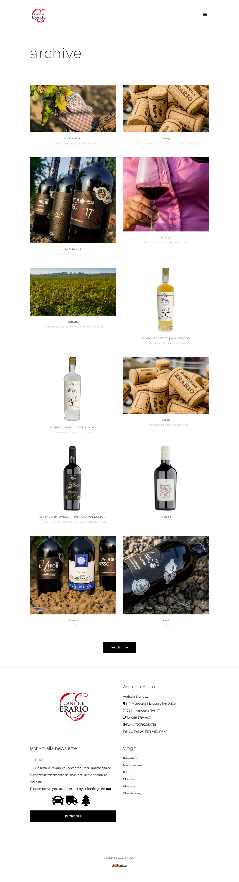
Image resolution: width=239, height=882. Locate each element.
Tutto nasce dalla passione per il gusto (74, 143)
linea (74, 625)
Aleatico (129, 786)
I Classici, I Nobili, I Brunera (74, 254)
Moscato (129, 779)
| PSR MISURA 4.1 (156, 731)
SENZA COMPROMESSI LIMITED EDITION (81, 521)
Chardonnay (132, 793)
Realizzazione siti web (119, 858)
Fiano (127, 772)
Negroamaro (132, 765)
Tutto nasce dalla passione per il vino (167, 424)
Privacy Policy (133, 731)
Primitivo (129, 758)
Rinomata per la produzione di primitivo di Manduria (74, 326)
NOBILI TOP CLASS (174, 343)
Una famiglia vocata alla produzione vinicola (167, 242)
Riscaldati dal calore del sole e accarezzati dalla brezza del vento (167, 143)
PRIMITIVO (155, 343)
